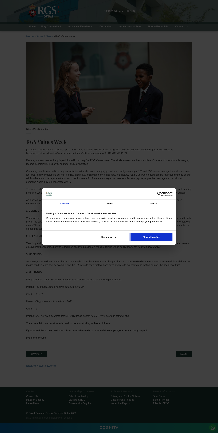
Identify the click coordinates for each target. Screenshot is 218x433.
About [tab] (153, 203)
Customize (106, 237)
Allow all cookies (151, 237)
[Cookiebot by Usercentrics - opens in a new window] (159, 194)
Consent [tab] (64, 203)
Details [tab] (109, 203)
